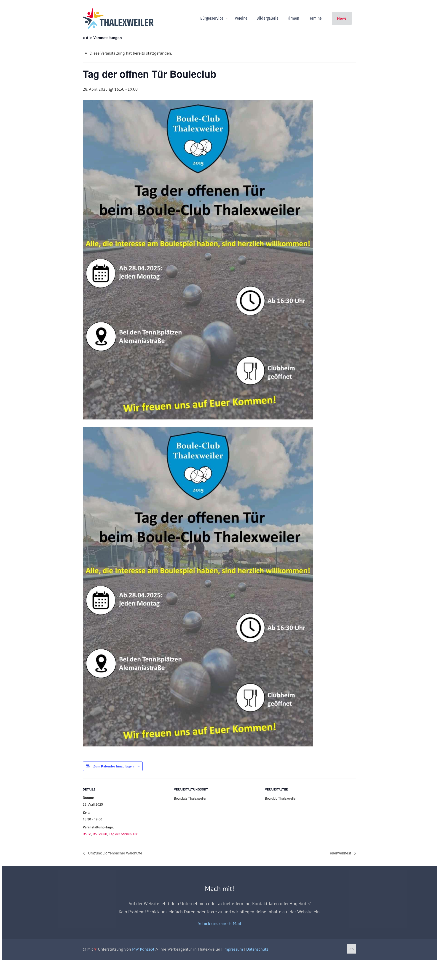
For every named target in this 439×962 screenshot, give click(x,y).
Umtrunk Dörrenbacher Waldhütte (114, 853)
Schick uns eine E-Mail (219, 923)
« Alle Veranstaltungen (102, 37)
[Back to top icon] (351, 949)
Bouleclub (100, 834)
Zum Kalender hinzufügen (113, 766)
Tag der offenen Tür (123, 834)
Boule (87, 834)
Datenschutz (257, 949)
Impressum (233, 949)
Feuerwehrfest (340, 853)
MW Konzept (143, 949)
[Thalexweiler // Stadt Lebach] (118, 18)
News (342, 18)
